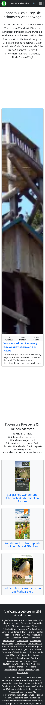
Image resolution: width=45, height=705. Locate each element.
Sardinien (37, 649)
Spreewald (10, 658)
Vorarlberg (31, 666)
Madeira (26, 637)
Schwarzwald (36, 652)
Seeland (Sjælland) (11, 655)
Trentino (21, 666)
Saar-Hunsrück (8, 649)
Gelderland (16, 632)
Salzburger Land (24, 649)
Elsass (35, 626)
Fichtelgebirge (9, 629)
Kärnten (39, 632)
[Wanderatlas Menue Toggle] (40, 3)
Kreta (6, 634)
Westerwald (22, 672)
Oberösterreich (35, 643)
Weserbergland (32, 669)
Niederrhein (35, 640)
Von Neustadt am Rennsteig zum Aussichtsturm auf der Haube (20, 347)
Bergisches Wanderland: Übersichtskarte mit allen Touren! (22, 498)
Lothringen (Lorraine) (20, 634)
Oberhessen (20, 643)
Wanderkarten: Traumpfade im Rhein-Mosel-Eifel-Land (23, 544)
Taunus (27, 661)
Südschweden (23, 658)
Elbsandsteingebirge (21, 626)
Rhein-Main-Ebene (16, 646)
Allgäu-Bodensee (9, 620)
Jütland (31, 632)
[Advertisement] (22, 83)
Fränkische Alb (24, 629)
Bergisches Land (11, 623)
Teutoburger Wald (11, 664)
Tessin (34, 661)
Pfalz (4, 646)
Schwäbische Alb (20, 652)
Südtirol (34, 658)
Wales (21, 669)
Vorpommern (11, 669)
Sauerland (7, 652)
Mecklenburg (9, 640)
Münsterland (22, 640)
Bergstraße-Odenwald (31, 623)
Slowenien (26, 655)
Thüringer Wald (28, 664)
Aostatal (22, 620)
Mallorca (36, 637)
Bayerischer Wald (35, 620)
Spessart (36, 655)
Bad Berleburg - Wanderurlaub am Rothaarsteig (22, 589)
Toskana (11, 666)
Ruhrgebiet (37, 646)
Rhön (28, 646)
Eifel (8, 626)
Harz (24, 632)
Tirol (39, 664)
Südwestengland (14, 661)
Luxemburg (16, 637)
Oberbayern (7, 643)
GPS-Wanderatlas (19, 3)
